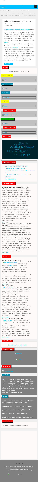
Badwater (6, 42)
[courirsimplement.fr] (19, 2)
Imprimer (31, 24)
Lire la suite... (8, 63)
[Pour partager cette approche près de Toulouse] (19, 115)
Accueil (10, 10)
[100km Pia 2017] (7, 321)
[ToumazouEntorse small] (10, 288)
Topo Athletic (9, 265)
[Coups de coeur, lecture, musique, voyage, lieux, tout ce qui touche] (19, 106)
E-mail (33, 24)
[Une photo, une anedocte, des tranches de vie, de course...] (19, 345)
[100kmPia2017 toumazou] (10, 262)
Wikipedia (15, 47)
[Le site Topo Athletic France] (19, 71)
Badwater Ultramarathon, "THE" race (18, 21)
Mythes (14, 10)
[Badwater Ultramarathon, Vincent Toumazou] (17, 30)
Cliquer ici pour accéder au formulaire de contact (15, 425)
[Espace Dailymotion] (19, 355)
